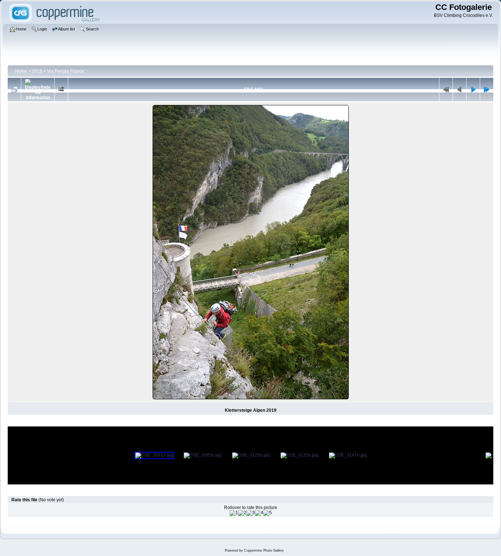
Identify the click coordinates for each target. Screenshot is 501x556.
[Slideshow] (61, 90)
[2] (242, 513)
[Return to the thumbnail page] (14, 90)
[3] (250, 513)
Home (21, 71)
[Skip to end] (486, 90)
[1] (234, 513)
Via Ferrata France (65, 71)
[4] (259, 513)
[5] (267, 513)
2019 (37, 71)
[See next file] (473, 90)
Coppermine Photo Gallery (264, 550)
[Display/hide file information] (37, 89)
